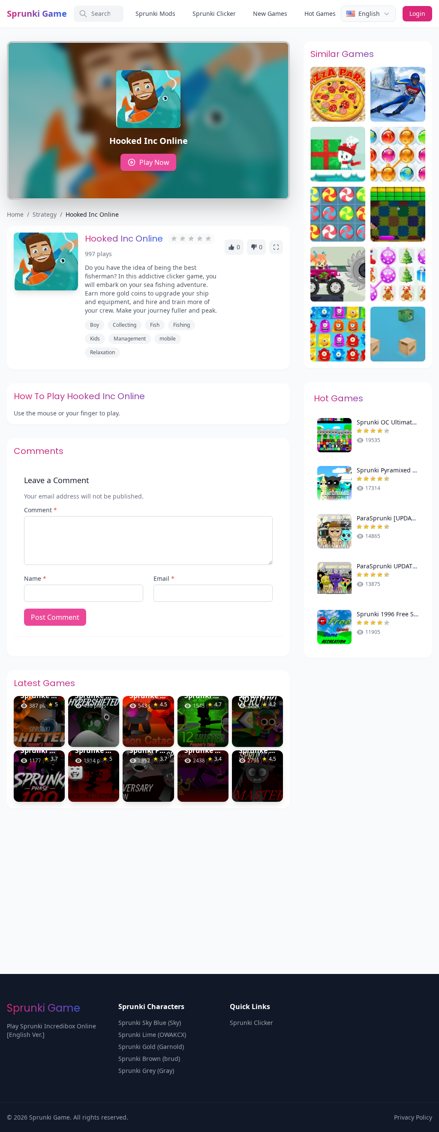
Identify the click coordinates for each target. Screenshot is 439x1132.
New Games (270, 13)
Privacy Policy (413, 1117)
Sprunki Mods (155, 13)
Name (35, 578)
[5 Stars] (208, 238)
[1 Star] (174, 238)
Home (15, 214)
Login (417, 13)
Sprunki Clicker (214, 13)
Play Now (154, 162)
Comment (40, 510)
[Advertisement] (219, 873)
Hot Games (320, 13)
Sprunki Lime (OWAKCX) (152, 1034)
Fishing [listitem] (181, 325)
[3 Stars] (191, 238)
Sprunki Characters (151, 1006)
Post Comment (55, 617)
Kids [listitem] (95, 338)
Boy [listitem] (94, 325)
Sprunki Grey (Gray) (146, 1070)
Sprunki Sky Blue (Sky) (149, 1023)
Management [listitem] (130, 338)
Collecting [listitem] (124, 325)
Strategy (45, 214)
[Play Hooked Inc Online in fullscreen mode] (276, 247)
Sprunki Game (37, 13)
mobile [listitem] (167, 338)
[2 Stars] (182, 238)
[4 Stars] (199, 238)
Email (163, 578)
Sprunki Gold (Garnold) (151, 1046)
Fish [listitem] (154, 325)
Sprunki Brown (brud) (149, 1058)
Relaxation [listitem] (102, 352)
